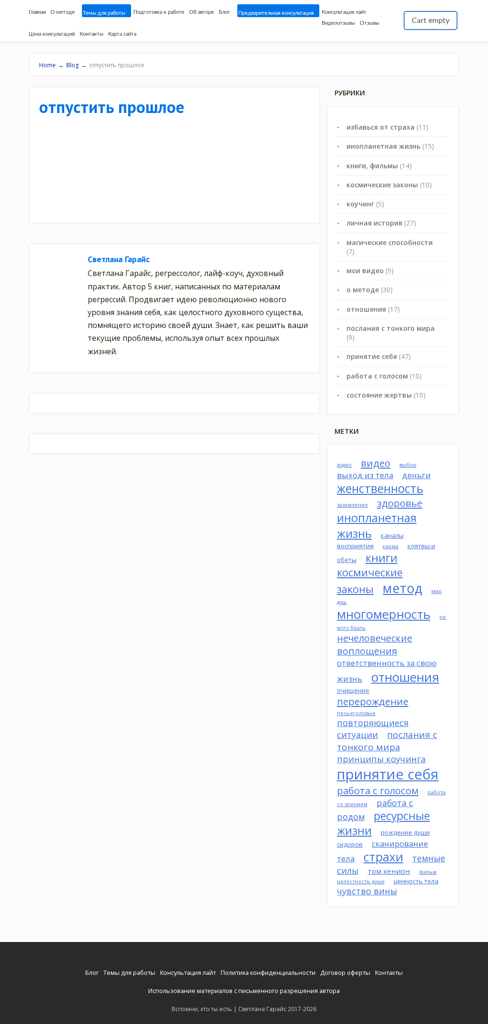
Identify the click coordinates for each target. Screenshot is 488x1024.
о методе (362, 289)
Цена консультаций (52, 34)
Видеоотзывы (338, 23)
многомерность (383, 614)
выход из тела (365, 475)
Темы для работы (104, 13)
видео (375, 463)
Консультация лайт (344, 12)
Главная (37, 12)
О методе (63, 12)
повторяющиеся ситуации (372, 728)
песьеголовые (356, 713)
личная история (374, 222)
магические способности (389, 242)
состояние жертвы (379, 394)
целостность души (361, 881)
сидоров (350, 844)
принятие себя (371, 356)
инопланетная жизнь (383, 146)
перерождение (372, 701)
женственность (380, 488)
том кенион (388, 871)
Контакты (91, 34)
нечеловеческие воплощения (374, 644)
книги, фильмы (372, 165)
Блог (224, 12)
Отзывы (369, 23)
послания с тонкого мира (390, 328)
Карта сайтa (122, 34)
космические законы (382, 184)
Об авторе (201, 12)
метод (402, 588)
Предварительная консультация (276, 13)
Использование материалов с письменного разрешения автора (244, 990)
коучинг (360, 203)
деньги (416, 475)
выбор (408, 464)
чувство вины (367, 891)
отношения (366, 309)
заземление (352, 505)
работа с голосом (377, 375)
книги (381, 557)
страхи (383, 857)
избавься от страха (380, 127)
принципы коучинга (381, 759)
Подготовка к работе (158, 12)
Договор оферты (345, 972)
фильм (428, 872)
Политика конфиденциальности (268, 972)
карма (390, 546)
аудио (344, 464)
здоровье (399, 503)
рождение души (405, 832)
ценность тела (416, 881)
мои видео (365, 270)
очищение (353, 690)
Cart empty (430, 20)
